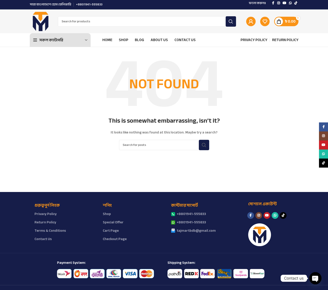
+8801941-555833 (191, 213)
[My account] (251, 21)
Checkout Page (115, 239)
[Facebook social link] (273, 3)
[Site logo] (40, 21)
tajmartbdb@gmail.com (196, 230)
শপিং (107, 205)
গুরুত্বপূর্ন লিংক (47, 205)
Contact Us (43, 239)
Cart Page (111, 230)
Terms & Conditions (50, 230)
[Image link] (105, 273)
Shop (107, 213)
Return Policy (45, 222)
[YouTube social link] (284, 3)
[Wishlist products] (265, 21)
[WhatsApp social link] (290, 3)
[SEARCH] (231, 21)
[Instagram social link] (278, 3)
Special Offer (113, 222)
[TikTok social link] (295, 3)
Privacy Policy (45, 213)
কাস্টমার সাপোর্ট (184, 205)
